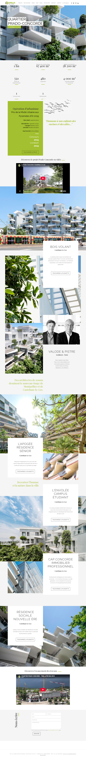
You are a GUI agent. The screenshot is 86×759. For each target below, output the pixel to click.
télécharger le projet (30, 152)
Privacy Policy (50, 730)
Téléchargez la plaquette (60, 273)
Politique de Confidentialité (43, 753)
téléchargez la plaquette (25, 471)
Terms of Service (56, 730)
